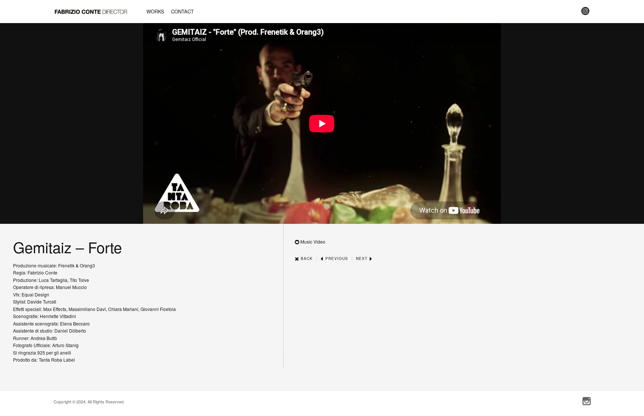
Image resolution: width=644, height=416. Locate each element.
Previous (336, 258)
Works (155, 11)
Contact (182, 11)
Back (306, 258)
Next (362, 258)
